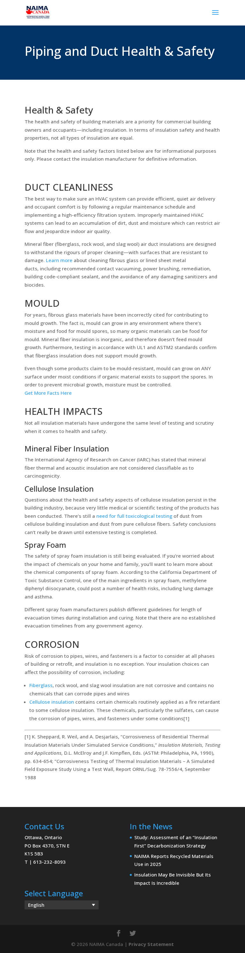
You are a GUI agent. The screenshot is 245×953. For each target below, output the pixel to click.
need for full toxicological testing (134, 516)
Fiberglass (41, 685)
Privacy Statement (151, 944)
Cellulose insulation (51, 702)
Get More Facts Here (48, 393)
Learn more (59, 260)
